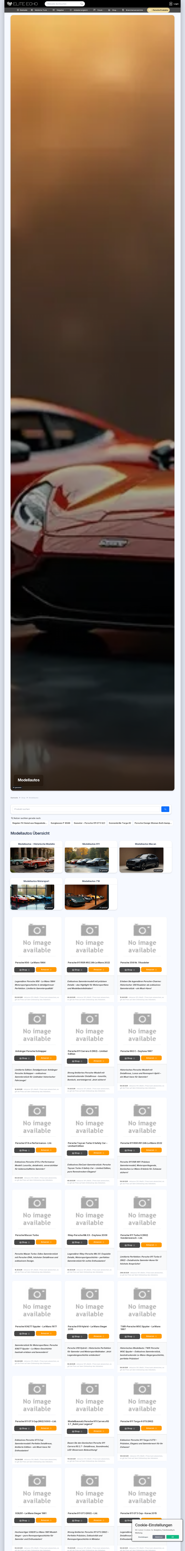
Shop (24, 970)
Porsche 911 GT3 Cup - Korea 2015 (138, 1513)
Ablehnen (159, 1537)
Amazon (45, 969)
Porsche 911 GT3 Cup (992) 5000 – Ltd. (35, 1421)
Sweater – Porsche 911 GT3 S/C (89, 823)
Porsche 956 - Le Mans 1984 (30, 962)
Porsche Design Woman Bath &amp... (153, 823)
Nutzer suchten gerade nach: (27, 818)
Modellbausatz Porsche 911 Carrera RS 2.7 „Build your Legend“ (88, 1423)
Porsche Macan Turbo (27, 1235)
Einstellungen (143, 1537)
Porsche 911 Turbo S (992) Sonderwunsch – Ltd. (134, 1236)
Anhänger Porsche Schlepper (30, 1051)
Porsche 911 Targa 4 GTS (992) (136, 1421)
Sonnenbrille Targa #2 (120, 823)
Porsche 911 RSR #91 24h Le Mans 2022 (141, 1143)
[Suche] (81, 4)
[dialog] (157, 1530)
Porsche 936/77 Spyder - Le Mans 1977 (36, 1326)
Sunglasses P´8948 (60, 823)
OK (173, 1537)
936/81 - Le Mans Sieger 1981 (30, 1513)
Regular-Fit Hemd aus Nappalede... (29, 823)
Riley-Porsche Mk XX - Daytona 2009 (87, 1235)
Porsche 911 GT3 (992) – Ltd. (83, 1513)
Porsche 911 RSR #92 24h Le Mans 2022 (89, 962)
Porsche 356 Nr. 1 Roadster (134, 962)
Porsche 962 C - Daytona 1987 (136, 1051)
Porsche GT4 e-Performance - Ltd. (33, 1143)
